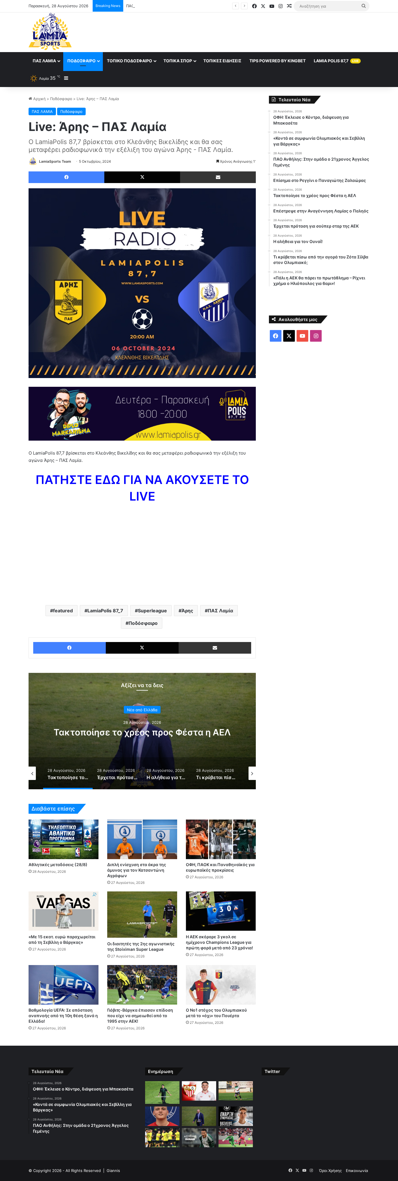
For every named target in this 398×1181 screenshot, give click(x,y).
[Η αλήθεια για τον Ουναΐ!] (199, 1137)
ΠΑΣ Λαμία (44, 60)
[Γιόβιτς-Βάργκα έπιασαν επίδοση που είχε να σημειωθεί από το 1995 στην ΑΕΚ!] (142, 984)
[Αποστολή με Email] (218, 177)
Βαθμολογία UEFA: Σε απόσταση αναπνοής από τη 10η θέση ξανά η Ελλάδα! (63, 1016)
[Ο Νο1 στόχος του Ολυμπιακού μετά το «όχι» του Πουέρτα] (221, 984)
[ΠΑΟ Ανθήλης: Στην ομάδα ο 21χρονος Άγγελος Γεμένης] (236, 1091)
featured (63, 610)
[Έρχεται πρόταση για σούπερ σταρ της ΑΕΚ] (162, 1138)
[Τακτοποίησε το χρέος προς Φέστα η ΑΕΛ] (199, 1116)
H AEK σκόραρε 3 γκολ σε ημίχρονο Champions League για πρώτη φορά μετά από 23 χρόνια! (219, 942)
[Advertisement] (257, 31)
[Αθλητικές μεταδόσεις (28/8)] (63, 839)
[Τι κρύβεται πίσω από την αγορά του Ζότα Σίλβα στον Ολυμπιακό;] (236, 1138)
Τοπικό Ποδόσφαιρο (129, 60)
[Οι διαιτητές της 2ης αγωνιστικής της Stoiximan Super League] (142, 914)
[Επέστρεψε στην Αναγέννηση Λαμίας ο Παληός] (236, 1116)
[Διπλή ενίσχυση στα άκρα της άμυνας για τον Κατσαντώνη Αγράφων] (142, 839)
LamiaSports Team (55, 161)
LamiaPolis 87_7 (105, 610)
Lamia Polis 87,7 (336, 60)
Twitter (272, 1071)
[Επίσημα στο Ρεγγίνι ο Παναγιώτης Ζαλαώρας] (162, 1116)
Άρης (187, 610)
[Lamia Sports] (50, 31)
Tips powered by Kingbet (277, 60)
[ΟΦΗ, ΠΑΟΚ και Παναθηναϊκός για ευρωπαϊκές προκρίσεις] (221, 839)
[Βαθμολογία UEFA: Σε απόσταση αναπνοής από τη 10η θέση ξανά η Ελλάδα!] (63, 984)
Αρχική (39, 98)
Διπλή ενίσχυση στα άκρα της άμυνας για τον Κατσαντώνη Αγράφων (136, 870)
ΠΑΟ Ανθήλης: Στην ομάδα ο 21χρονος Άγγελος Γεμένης (177, 5)
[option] (142, 731)
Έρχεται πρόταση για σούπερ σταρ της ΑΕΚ (142, 732)
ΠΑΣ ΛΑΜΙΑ (42, 111)
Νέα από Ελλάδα (142, 709)
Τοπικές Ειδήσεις (222, 60)
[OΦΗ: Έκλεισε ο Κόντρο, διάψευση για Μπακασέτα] (162, 1092)
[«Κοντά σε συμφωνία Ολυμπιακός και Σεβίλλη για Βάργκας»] (199, 1091)
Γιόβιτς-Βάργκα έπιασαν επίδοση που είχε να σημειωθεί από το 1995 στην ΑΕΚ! (140, 1016)
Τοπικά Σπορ (177, 60)
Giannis (113, 1170)
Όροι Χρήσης (330, 1170)
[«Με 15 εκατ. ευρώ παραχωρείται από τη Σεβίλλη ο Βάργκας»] (63, 911)
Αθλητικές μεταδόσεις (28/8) (58, 864)
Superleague (152, 610)
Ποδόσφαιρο (81, 60)
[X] (142, 177)
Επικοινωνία (357, 1170)
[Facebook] (66, 177)
